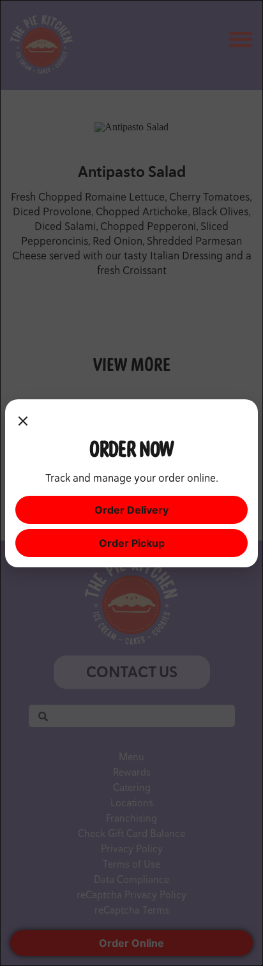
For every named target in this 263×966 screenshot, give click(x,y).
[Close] (23, 422)
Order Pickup (132, 543)
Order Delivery (131, 509)
